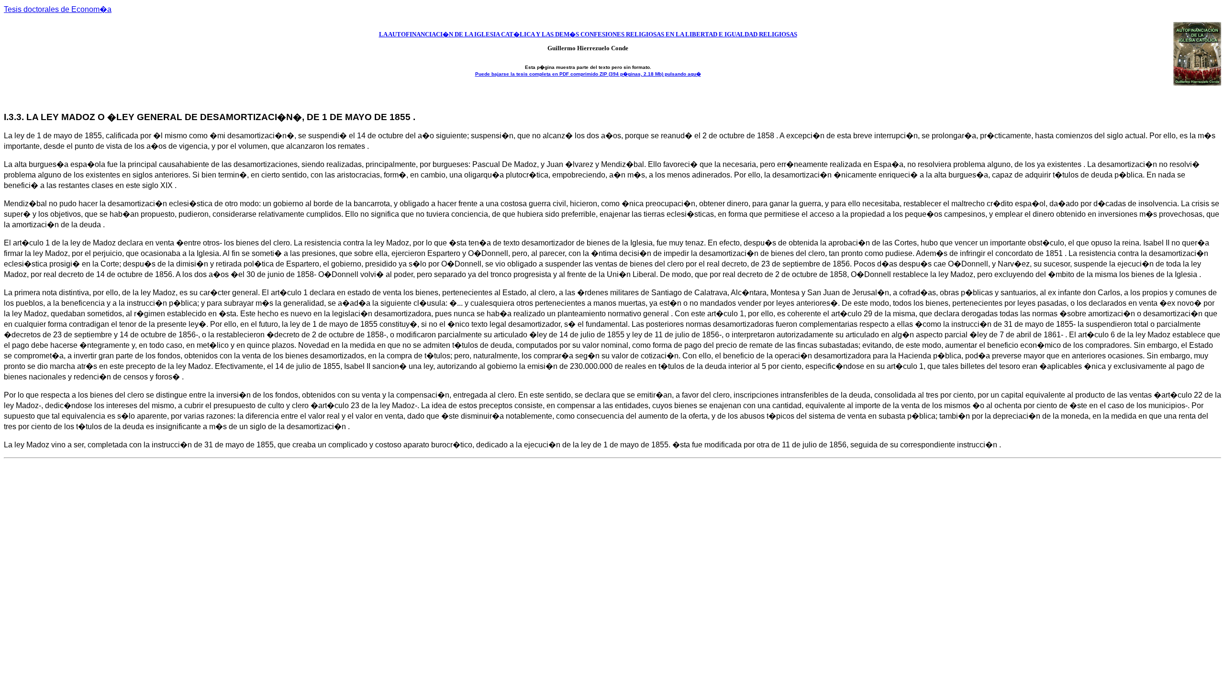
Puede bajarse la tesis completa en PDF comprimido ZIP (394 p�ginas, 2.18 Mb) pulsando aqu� (588, 74)
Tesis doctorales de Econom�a (57, 9)
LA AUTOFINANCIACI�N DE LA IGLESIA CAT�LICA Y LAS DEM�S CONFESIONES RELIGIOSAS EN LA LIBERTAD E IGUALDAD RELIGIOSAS (588, 34)
